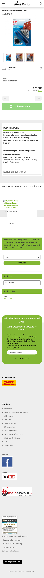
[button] (5, 98)
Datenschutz (8, 445)
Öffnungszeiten (9, 427)
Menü (3, 3)
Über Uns (7, 420)
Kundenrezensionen (14, 171)
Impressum (8, 409)
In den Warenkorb (22, 106)
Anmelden (22, 263)
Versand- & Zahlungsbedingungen (16, 412)
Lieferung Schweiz (10, 430)
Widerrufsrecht (9, 416)
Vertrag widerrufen (12, 562)
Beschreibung (11, 127)
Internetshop (14, 572)
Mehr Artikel (7, 299)
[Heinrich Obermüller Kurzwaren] (22, 3)
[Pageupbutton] (37, 574)
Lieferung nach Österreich (13, 434)
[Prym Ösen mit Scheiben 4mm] (22, 32)
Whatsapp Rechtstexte (12, 438)
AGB (5, 442)
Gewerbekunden (10, 423)
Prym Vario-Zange (11, 212)
